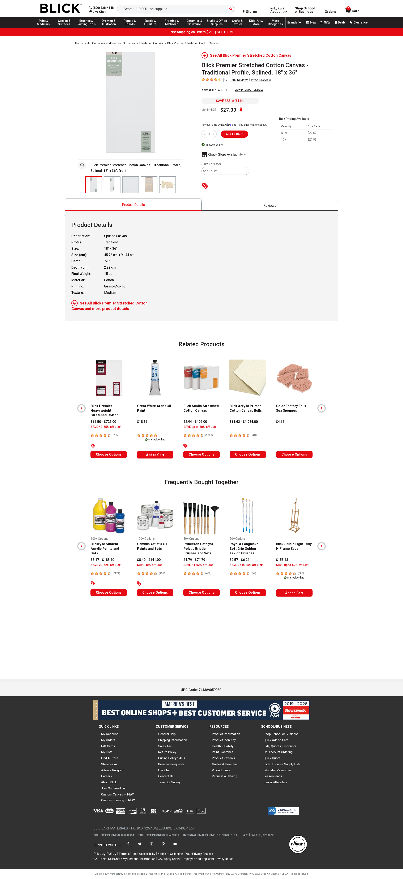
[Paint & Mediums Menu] (45, 28)
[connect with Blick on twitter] (140, 847)
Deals (342, 22)
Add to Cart (155, 455)
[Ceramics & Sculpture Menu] (194, 28)
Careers (106, 776)
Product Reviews (223, 758)
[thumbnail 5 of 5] (167, 184)
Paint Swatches (222, 752)
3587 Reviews (239, 80)
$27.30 (228, 110)
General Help (167, 734)
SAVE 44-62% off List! (198, 565)
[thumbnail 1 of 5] (93, 184)
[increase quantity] (213, 134)
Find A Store (109, 758)
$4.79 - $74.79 (194, 560)
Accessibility (147, 853)
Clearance (360, 22)
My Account (109, 734)
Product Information (226, 734)
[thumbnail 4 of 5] (149, 184)
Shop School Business (305, 10)
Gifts (327, 22)
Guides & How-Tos (225, 764)
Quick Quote (272, 758)
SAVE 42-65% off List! (106, 427)
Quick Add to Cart (276, 740)
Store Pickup (110, 764)
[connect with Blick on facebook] (128, 847)
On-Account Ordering (278, 752)
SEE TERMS (225, 32)
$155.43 (282, 560)
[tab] (133, 205)
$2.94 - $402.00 (195, 422)
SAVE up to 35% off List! (246, 565)
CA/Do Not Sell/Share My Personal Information (124, 859)
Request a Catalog (224, 776)
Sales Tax (164, 746)
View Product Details (249, 89)
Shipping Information (172, 740)
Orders (330, 11)
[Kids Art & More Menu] (258, 28)
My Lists (107, 752)
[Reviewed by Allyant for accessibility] (298, 844)
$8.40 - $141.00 (149, 560)
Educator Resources (278, 770)
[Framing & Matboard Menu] (172, 28)
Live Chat (164, 770)
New (313, 22)
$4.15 (280, 422)
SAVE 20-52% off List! (106, 565)
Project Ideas (221, 770)
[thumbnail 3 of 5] (130, 184)
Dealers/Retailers (275, 782)
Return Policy (167, 752)
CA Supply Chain (169, 859)
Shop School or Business (281, 734)
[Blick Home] (61, 8)
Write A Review (261, 80)
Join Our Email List (114, 788)
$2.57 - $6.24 (239, 560)
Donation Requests (171, 764)
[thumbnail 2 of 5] (112, 184)
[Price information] (206, 186)
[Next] (321, 408)
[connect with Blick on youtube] (175, 847)
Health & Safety (222, 746)
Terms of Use (128, 853)
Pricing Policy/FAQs (171, 758)
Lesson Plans (273, 776)
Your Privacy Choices (199, 853)
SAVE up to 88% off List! (200, 427)
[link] (97, 11)
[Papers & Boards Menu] (131, 28)
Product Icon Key (224, 740)
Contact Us (166, 776)
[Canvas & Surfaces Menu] (64, 28)
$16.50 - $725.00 (103, 422)
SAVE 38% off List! (230, 101)
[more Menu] (275, 28)
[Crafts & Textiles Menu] (239, 28)
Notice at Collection (170, 853)
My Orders (108, 740)
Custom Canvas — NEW (117, 794)
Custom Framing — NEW (118, 800)
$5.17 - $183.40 (102, 560)
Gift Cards (108, 746)
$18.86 (142, 422)
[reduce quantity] (205, 134)
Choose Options (109, 454)
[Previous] (81, 408)
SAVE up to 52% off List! (292, 565)
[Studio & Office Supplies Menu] (217, 28)
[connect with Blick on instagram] (151, 847)
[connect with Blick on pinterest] (163, 847)
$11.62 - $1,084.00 (244, 422)
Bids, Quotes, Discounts (280, 746)
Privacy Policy (104, 853)
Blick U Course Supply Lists (282, 764)
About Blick (109, 782)
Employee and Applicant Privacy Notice (207, 859)
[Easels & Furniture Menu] (151, 28)
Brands (292, 22)
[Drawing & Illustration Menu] (109, 28)
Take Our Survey (169, 782)
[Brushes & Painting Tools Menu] (86, 28)
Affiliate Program (112, 770)
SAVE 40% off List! (149, 565)
